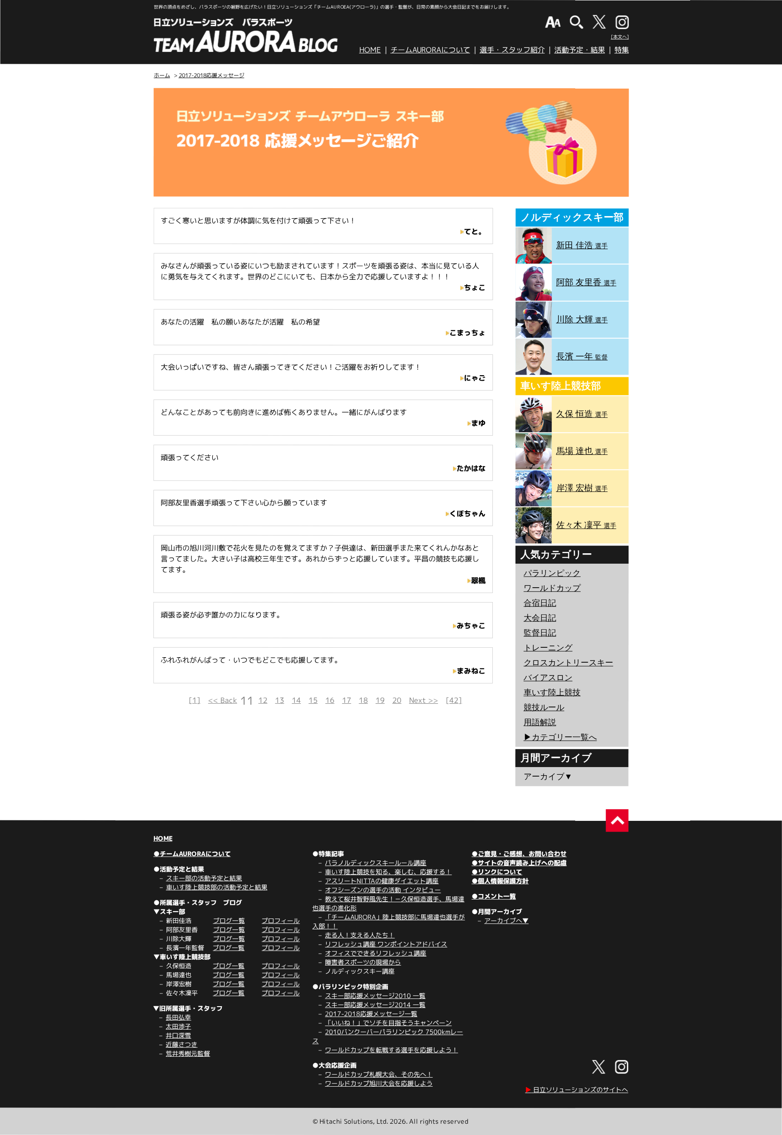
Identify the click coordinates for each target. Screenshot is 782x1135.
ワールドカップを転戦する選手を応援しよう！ (391, 1050)
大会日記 (540, 617)
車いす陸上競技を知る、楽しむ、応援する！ (388, 871)
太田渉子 (178, 1026)
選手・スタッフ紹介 (512, 50)
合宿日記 (540, 603)
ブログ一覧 (229, 920)
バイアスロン (548, 677)
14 (296, 700)
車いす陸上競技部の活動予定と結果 (216, 887)
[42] (454, 700)
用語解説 (540, 722)
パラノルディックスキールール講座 (375, 862)
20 (396, 700)
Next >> (423, 700)
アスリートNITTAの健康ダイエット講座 (382, 880)
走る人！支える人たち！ (360, 935)
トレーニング (548, 647)
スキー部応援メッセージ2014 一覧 (375, 1004)
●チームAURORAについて (192, 853)
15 (313, 700)
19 (380, 700)
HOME (370, 50)
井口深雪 (178, 1035)
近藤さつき (181, 1044)
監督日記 (540, 632)
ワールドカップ (552, 588)
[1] (194, 700)
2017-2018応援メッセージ (211, 75)
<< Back (222, 700)
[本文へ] (620, 36)
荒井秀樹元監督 (188, 1053)
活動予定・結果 (579, 50)
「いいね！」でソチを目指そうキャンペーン (388, 1022)
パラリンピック (552, 573)
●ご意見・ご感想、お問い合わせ (519, 853)
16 (329, 700)
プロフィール (281, 920)
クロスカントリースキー (568, 662)
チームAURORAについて (430, 50)
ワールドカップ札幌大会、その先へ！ (379, 1074)
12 (262, 700)
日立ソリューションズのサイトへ (576, 1089)
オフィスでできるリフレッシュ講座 (375, 953)
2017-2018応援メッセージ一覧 (371, 1013)
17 (346, 700)
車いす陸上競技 (552, 692)
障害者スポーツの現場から (363, 962)
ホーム (162, 75)
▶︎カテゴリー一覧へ (560, 737)
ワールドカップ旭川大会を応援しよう (379, 1083)
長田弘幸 (178, 1017)
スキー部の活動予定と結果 (204, 878)
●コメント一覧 (494, 896)
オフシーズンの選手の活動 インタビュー (383, 889)
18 (363, 700)
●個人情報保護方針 (500, 880)
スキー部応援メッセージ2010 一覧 (375, 995)
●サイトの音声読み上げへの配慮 (519, 862)
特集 (622, 50)
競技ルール (544, 707)
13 (279, 700)
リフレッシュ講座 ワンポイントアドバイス (386, 944)
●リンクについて (497, 871)
